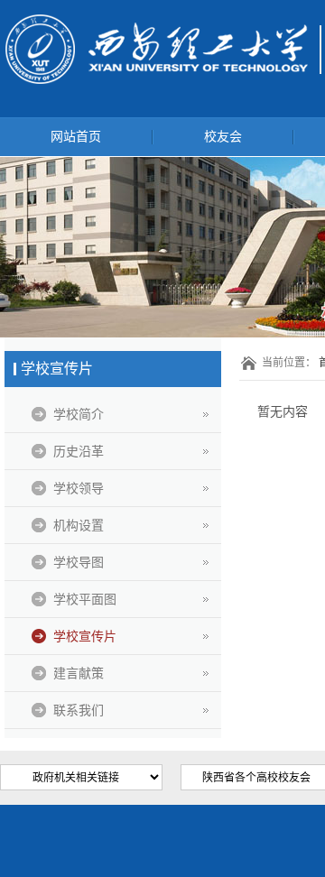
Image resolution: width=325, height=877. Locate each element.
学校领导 (78, 488)
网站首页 (76, 136)
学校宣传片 (84, 636)
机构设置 (78, 525)
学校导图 (78, 562)
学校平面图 (84, 599)
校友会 (223, 136)
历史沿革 (78, 451)
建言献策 (78, 673)
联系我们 (78, 710)
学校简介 (78, 414)
